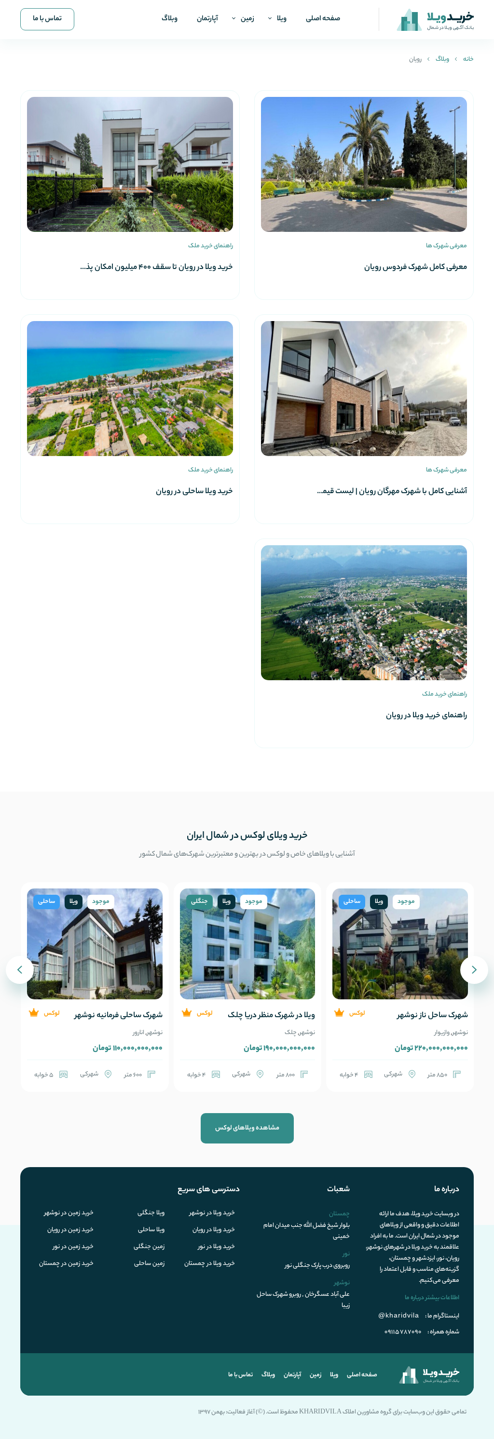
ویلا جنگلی (151, 1213)
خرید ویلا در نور (216, 1247)
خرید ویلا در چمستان (209, 1264)
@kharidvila (398, 1315)
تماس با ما (47, 19)
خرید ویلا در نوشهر (212, 1213)
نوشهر (460, 1033)
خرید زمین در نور (73, 1247)
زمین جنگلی (149, 1247)
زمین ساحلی (149, 1264)
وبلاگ (170, 19)
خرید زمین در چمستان (66, 1264)
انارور (138, 1033)
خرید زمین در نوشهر (69, 1213)
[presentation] (474, 970)
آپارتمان (207, 19)
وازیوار (442, 1033)
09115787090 (403, 1332)
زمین (247, 19)
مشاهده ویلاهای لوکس (247, 1128)
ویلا (282, 19)
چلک (291, 1033)
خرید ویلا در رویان (213, 1230)
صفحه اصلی (323, 19)
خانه (468, 59)
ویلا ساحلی (151, 1230)
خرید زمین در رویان (70, 1230)
